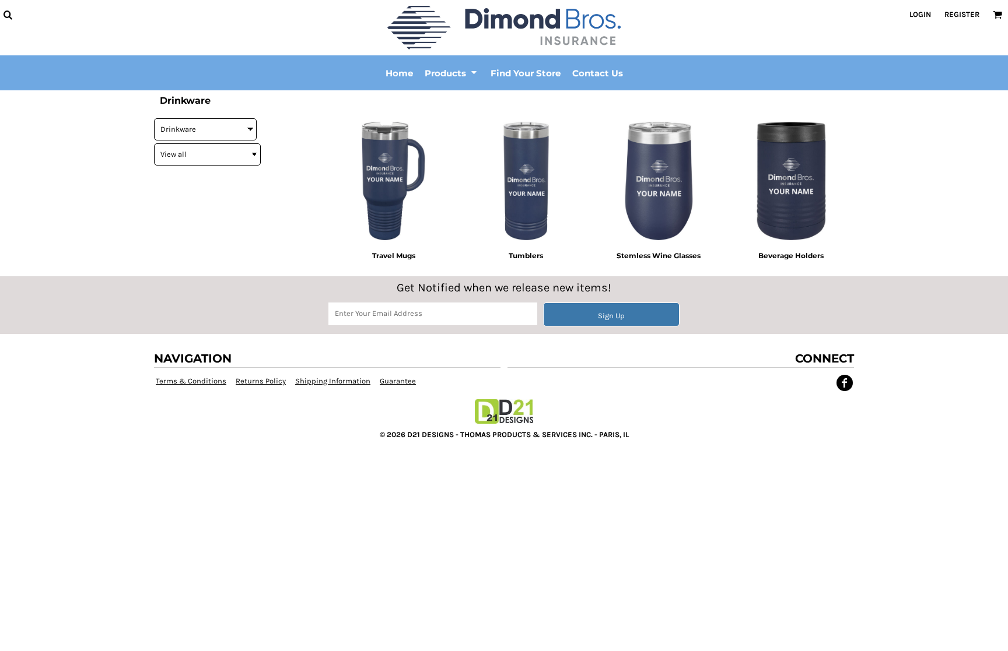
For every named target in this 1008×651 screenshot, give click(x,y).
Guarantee (398, 380)
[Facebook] (844, 383)
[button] (7, 14)
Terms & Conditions (191, 380)
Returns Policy (261, 380)
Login (920, 14)
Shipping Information (332, 380)
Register (961, 14)
